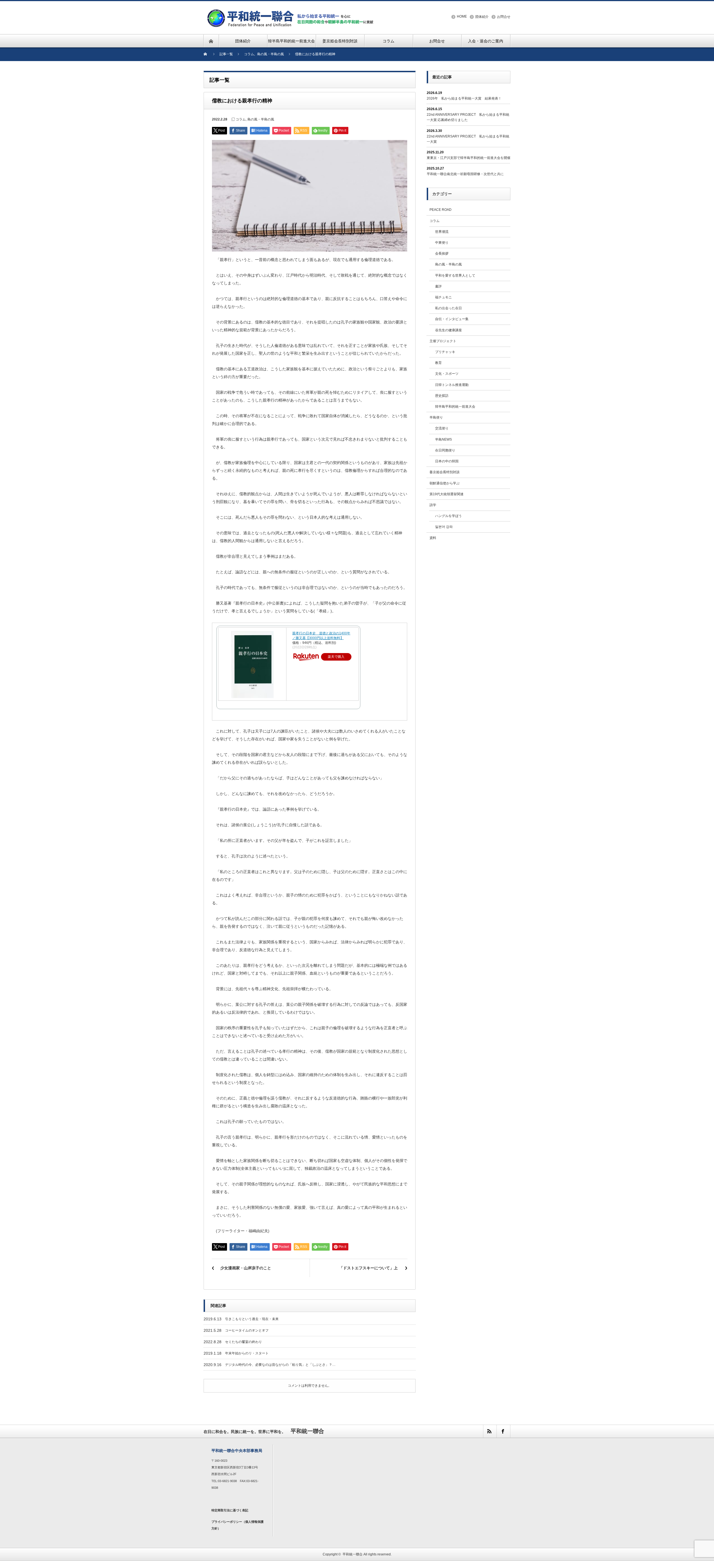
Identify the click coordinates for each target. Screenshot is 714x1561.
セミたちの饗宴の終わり (243, 1342)
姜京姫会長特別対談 (445, 472)
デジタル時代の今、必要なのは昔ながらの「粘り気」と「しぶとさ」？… (280, 1365)
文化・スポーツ (447, 374)
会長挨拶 (441, 253)
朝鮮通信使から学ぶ (445, 483)
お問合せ (503, 17)
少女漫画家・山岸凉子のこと (245, 1268)
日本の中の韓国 (447, 461)
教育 (438, 363)
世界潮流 (441, 232)
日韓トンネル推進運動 (452, 385)
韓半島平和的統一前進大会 (455, 407)
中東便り (441, 243)
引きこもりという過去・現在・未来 (252, 1319)
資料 (433, 538)
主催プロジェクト (443, 341)
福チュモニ (443, 297)
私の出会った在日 (448, 308)
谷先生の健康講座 (448, 330)
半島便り (436, 417)
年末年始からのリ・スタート (247, 1353)
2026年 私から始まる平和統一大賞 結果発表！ (464, 98)
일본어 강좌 (444, 527)
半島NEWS (443, 439)
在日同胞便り (445, 450)
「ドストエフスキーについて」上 (369, 1268)
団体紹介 (482, 17)
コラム (241, 119)
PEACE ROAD (441, 210)
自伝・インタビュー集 (452, 319)
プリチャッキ (445, 352)
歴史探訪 (441, 396)
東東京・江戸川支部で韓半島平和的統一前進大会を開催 (468, 158)
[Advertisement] (468, 635)
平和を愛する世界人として (455, 275)
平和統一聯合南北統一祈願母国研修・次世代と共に (465, 174)
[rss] (489, 1431)
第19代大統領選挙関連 (447, 494)
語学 (433, 505)
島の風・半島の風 (260, 119)
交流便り (441, 428)
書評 (438, 286)
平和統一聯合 (352, 1554)
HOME (462, 16)
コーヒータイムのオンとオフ (247, 1330)
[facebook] (503, 1431)
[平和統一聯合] (291, 11)
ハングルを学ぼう (448, 516)
